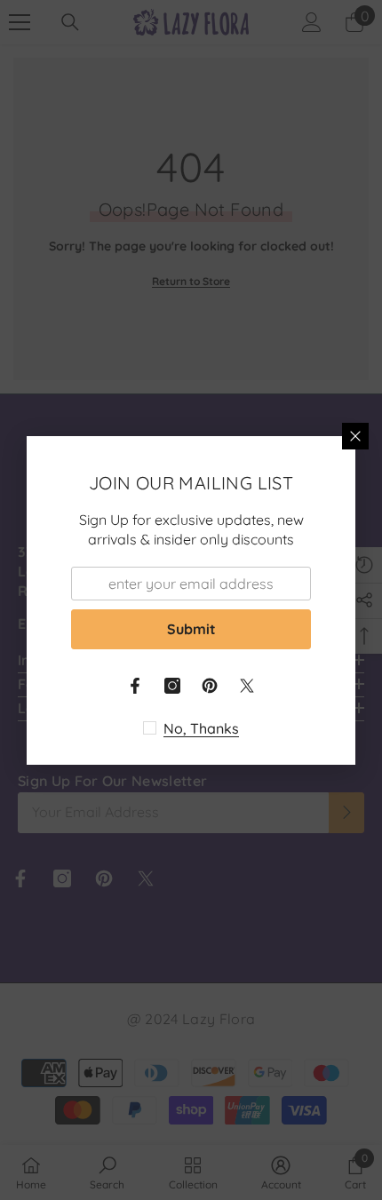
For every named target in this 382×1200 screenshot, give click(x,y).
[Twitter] (247, 685)
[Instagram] (172, 685)
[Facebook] (135, 685)
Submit (191, 629)
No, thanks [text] (201, 728)
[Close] (355, 436)
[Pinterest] (209, 685)
